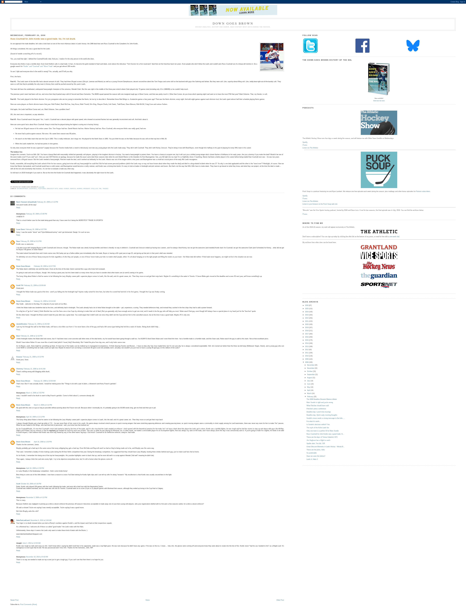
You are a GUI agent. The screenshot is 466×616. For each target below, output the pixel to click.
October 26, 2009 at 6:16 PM (31, 484)
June (309, 384)
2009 (307, 359)
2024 (307, 312)
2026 (307, 305)
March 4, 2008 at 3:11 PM (43, 405)
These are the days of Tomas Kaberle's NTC (322, 437)
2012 (307, 349)
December (311, 365)
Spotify (305, 142)
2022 (307, 318)
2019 (307, 327)
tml (100, 188)
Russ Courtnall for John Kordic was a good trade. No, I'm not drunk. (43, 39)
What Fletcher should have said (318, 405)
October (310, 371)
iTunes (305, 145)
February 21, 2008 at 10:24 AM (45, 301)
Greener (19, 357)
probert (86, 188)
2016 (307, 337)
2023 (307, 315)
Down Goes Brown (233, 23)
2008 (307, 362)
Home (148, 600)
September (311, 374)
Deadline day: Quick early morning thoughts (322, 415)
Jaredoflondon (21, 324)
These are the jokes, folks (316, 450)
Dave (18, 241)
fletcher (42, 188)
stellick (94, 188)
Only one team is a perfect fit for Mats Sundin (323, 431)
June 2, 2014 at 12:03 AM (31, 543)
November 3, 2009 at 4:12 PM (36, 497)
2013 (307, 346)
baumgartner (22, 188)
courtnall (33, 188)
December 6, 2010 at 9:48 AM (40, 520)
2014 (307, 343)
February (310, 396)
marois (73, 188)
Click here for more (379, 100)
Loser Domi (20, 229)
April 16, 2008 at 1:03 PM (43, 442)
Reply (18, 207)
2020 (307, 324)
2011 (307, 353)
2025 (307, 308)
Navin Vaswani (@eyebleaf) (26, 202)
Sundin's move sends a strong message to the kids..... (326, 418)
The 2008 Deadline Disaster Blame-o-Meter (322, 399)
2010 (307, 356)
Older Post (280, 600)
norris (79, 188)
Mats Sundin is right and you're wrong (320, 402)
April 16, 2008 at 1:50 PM (35, 468)
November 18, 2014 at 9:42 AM (37, 557)
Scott (18, 484)
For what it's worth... (314, 421)
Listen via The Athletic (310, 148)
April (309, 390)
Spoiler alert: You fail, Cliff (316, 443)
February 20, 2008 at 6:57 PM (36, 229)
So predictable (312, 453)
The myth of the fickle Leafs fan (318, 428)
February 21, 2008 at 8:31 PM (33, 357)
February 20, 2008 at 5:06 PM (36, 214)
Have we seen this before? (316, 456)
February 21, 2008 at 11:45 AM (39, 324)
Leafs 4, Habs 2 (312, 459)
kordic (66, 188)
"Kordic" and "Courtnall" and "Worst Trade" (38, 66)
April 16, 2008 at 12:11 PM (35, 417)
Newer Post (14, 600)
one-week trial (394, 236)
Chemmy (19, 369)
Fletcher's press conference (316, 409)
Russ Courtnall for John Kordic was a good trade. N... (325, 434)
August (309, 378)
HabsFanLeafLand (23, 520)
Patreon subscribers (423, 191)
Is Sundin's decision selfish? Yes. (318, 424)
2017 (307, 334)
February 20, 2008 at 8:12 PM (31, 241)
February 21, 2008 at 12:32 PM (31, 336)
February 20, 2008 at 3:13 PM (47, 202)
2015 (307, 340)
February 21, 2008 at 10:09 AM (35, 285)
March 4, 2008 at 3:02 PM (35, 393)
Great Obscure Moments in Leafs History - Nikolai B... (326, 446)
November (311, 368)
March (309, 393)
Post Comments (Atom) (28, 604)
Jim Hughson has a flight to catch (318, 440)
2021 (307, 321)
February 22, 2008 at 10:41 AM (34, 369)
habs (61, 188)
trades (105, 188)
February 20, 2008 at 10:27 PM (45, 266)
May (309, 387)
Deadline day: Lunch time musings (319, 412)
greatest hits (52, 188)
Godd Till (19, 285)
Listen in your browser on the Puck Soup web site (320, 204)
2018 (307, 331)
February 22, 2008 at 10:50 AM (45, 381)
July (308, 381)
